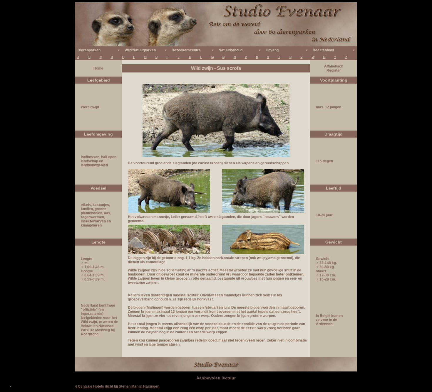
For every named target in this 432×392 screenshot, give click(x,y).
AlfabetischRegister (333, 68)
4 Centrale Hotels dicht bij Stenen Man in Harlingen (117, 386)
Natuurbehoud (230, 50)
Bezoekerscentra (186, 50)
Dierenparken (89, 50)
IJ (324, 57)
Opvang (272, 50)
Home (98, 68)
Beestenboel (323, 50)
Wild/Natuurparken (140, 50)
